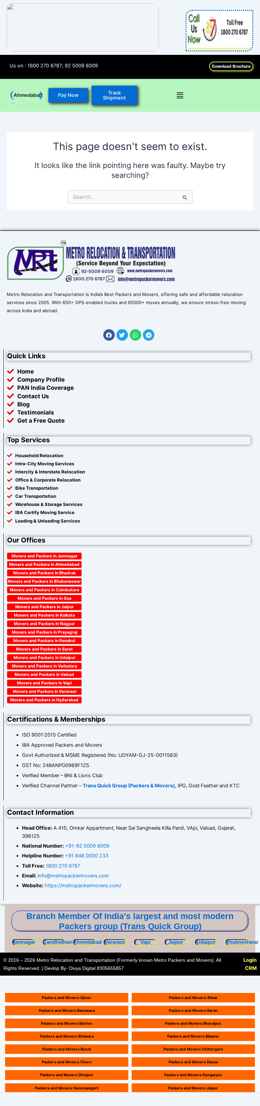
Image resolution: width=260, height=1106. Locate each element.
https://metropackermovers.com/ (83, 885)
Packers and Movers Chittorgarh (193, 1049)
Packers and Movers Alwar (193, 997)
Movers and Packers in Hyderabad (44, 699)
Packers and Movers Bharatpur (193, 1023)
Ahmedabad (28, 95)
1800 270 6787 (63, 866)
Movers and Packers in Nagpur (44, 623)
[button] (180, 95)
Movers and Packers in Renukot (44, 640)
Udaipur (206, 942)
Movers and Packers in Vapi (44, 682)
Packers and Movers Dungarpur (193, 1074)
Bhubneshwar (242, 942)
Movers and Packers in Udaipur (44, 657)
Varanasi (115, 942)
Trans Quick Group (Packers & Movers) (129, 786)
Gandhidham (58, 942)
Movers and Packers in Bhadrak (44, 572)
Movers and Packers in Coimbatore (44, 589)
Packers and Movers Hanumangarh (67, 1088)
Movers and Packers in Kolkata (44, 615)
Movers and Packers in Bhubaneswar (44, 581)
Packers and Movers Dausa (193, 1062)
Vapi (145, 942)
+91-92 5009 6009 (87, 846)
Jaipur (175, 942)
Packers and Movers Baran (193, 1010)
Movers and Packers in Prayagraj (44, 632)
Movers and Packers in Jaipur (44, 606)
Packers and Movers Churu (67, 1062)
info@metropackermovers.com (72, 876)
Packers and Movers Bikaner (193, 1036)
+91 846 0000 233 (86, 856)
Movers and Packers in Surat (44, 649)
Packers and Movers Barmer (67, 1023)
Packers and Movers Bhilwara (67, 1036)
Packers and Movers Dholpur (66, 1074)
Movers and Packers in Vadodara (44, 665)
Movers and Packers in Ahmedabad (44, 564)
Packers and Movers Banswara (67, 1010)
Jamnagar (24, 942)
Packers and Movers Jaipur (193, 1088)
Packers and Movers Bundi (66, 1049)
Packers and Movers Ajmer (66, 997)
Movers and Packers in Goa (44, 598)
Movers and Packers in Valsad (44, 674)
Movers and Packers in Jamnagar (45, 555)
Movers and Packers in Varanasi (44, 691)
